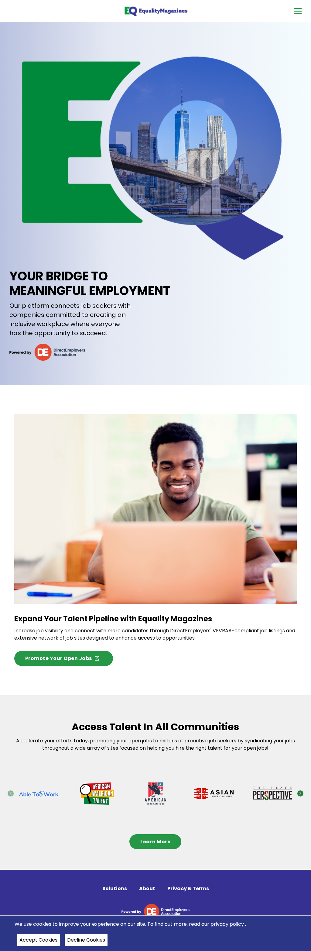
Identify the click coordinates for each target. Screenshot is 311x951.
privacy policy (227, 924)
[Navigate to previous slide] (11, 793)
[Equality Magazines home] (155, 11)
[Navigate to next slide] (300, 793)
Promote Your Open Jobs (58, 658)
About (147, 888)
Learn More (155, 841)
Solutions (114, 888)
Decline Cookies (86, 939)
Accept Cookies (38, 939)
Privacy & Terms (188, 888)
